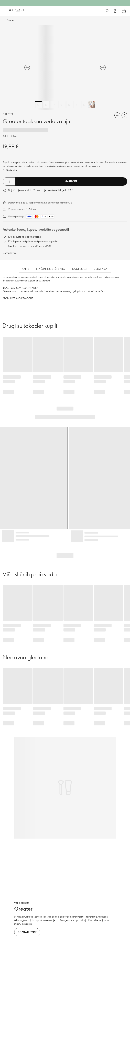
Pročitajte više (10, 170)
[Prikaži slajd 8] (91, 104)
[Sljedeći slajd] (103, 67)
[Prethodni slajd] (27, 67)
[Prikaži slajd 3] (53, 104)
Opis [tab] (25, 269)
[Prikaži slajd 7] (84, 104)
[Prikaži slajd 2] (46, 104)
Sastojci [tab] (79, 269)
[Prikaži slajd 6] (76, 104)
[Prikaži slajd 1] (38, 104)
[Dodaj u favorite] (124, 115)
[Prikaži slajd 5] (69, 104)
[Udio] (117, 115)
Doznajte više (10, 252)
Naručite (71, 181)
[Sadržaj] (5, 11)
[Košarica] (123, 10)
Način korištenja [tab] (50, 269)
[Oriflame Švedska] (16, 10)
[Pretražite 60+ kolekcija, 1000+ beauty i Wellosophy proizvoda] (107, 10)
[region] (65, 67)
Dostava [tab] (100, 269)
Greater (8, 114)
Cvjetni (10, 20)
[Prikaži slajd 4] (61, 104)
